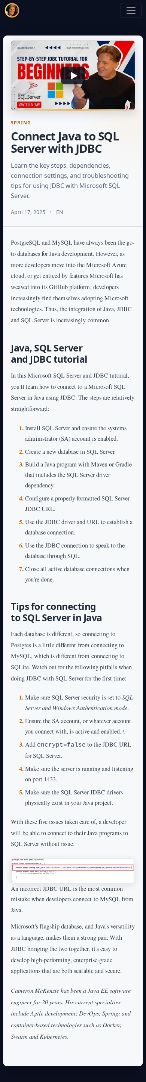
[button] (73, 75)
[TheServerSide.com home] (11, 10)
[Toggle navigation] (131, 10)
